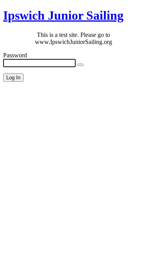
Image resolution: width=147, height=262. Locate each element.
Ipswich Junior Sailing (63, 15)
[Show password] (80, 65)
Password (15, 55)
